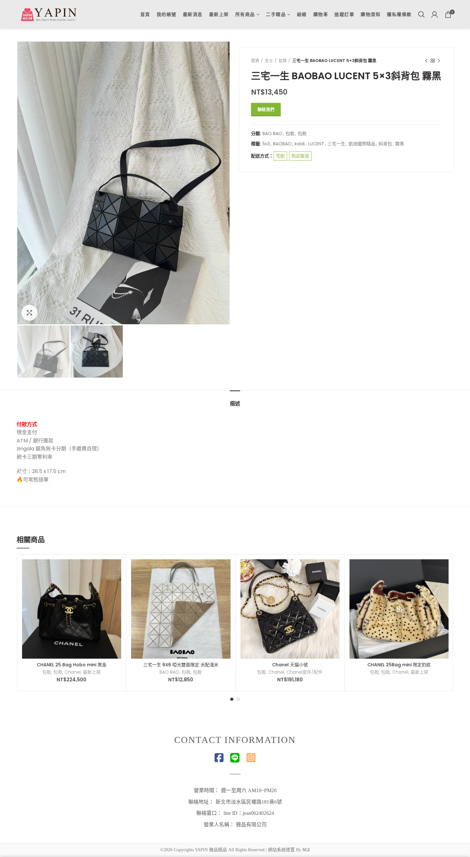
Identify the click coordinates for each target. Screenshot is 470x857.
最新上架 (92, 672)
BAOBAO (282, 144)
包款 (282, 60)
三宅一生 (336, 144)
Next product (439, 60)
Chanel (73, 672)
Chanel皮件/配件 (304, 672)
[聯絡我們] (335, 569)
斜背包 (385, 144)
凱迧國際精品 (362, 144)
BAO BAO (272, 133)
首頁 (255, 60)
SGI (306, 849)
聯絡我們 (265, 109)
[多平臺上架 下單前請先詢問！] (116, 569)
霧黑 (399, 144)
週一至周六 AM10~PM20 (249, 790)
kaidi (300, 144)
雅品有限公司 (251, 824)
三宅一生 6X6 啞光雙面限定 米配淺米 (180, 665)
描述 (235, 403)
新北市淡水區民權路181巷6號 (248, 802)
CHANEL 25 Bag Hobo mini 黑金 (71, 665)
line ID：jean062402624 (248, 813)
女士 (269, 60)
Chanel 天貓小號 (290, 665)
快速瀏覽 (116, 584)
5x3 (266, 144)
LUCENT (316, 144)
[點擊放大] (29, 313)
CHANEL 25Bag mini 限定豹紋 (399, 665)
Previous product (426, 60)
